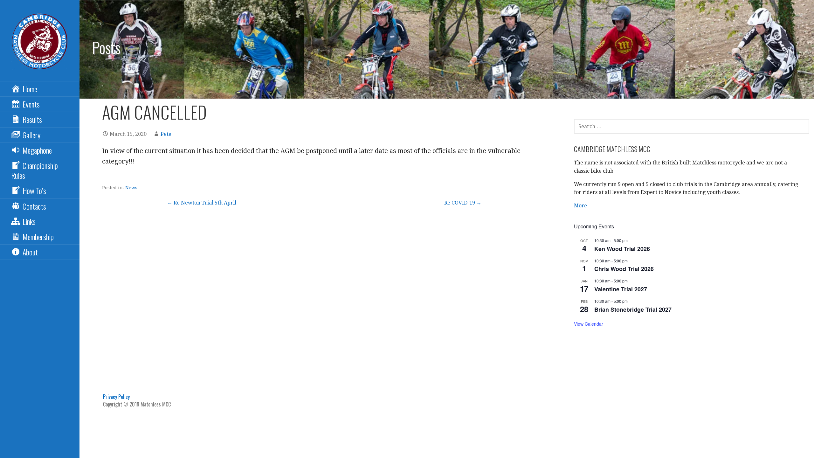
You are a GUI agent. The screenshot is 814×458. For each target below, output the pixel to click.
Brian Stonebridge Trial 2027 (633, 309)
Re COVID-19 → (462, 203)
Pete (166, 134)
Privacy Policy (116, 396)
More (580, 206)
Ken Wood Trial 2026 (622, 249)
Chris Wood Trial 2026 (624, 269)
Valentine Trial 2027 (620, 289)
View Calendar (588, 324)
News (131, 187)
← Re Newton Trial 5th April (201, 203)
